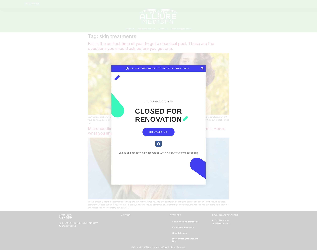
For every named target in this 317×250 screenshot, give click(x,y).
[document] (158, 125)
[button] (202, 69)
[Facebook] (158, 144)
